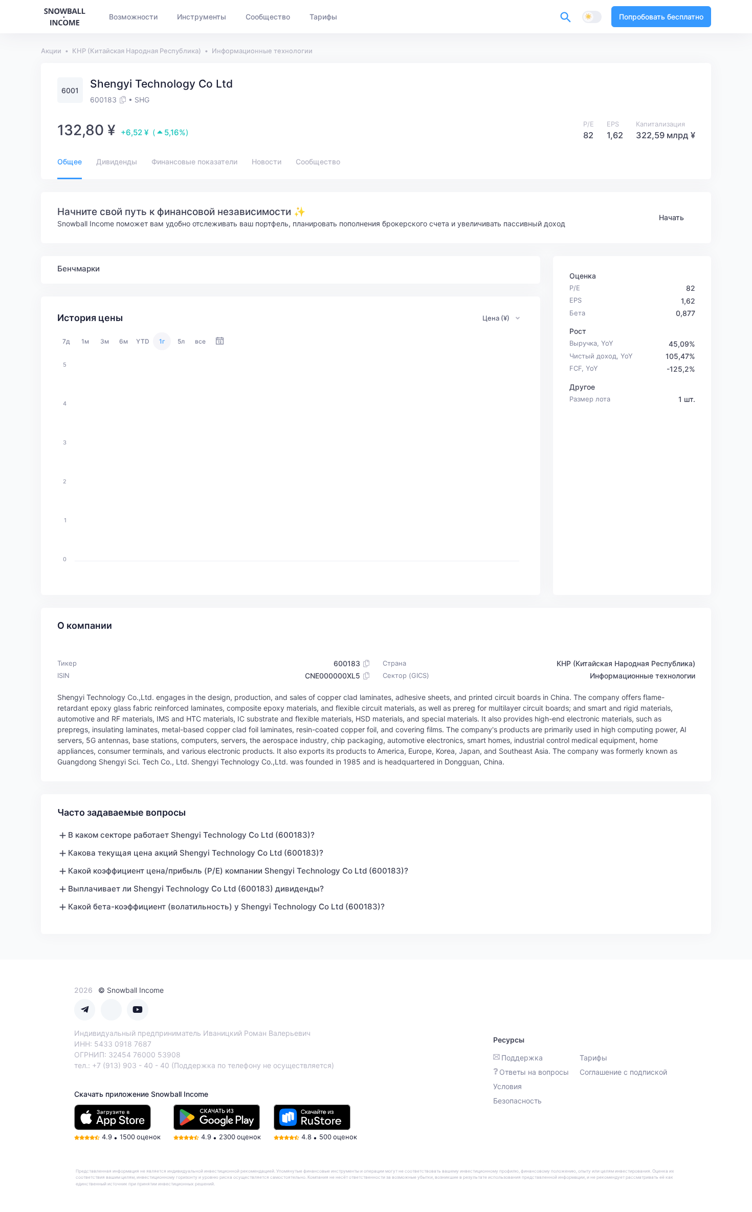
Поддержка (522, 1057)
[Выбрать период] (220, 341)
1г (162, 341)
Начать (671, 217)
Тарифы (593, 1057)
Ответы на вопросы (534, 1072)
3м (104, 341)
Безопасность (517, 1100)
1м (85, 341)
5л (181, 341)
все (200, 341)
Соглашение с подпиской (623, 1072)
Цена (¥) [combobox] (496, 318)
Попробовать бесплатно (661, 16)
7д (66, 341)
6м (123, 341)
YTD (142, 341)
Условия (507, 1086)
